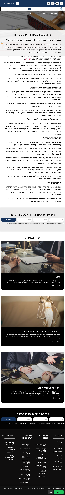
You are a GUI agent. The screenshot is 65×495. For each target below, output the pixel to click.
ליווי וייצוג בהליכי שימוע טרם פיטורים (40, 466)
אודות (60, 445)
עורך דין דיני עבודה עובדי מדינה (26, 462)
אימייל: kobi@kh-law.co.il (9, 450)
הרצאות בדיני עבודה (25, 452)
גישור (58, 277)
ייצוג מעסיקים (25, 466)
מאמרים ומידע (53, 13)
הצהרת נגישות (57, 469)
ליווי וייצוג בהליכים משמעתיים (42, 472)
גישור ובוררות (41, 476)
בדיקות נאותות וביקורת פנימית (41, 458)
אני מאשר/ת (58, 492)
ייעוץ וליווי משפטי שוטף (40, 445)
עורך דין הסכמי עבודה (25, 474)
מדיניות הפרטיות (45, 223)
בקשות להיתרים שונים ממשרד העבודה (41, 450)
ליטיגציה (43, 454)
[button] (29, 9)
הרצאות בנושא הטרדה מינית (25, 457)
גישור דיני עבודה (24, 449)
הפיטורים (28, 59)
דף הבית (61, 13)
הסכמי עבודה (42, 462)
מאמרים (59, 455)
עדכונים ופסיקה (57, 452)
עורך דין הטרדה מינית (25, 470)
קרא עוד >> (56, 285)
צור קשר (59, 458)
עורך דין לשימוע (25, 483)
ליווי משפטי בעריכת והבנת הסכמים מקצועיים (42, 331)
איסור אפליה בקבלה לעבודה (48, 388)
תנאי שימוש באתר (58, 462)
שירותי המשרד (57, 448)
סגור (50, 492)
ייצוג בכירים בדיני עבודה (26, 445)
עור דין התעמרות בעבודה (24, 479)
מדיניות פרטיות (57, 466)
